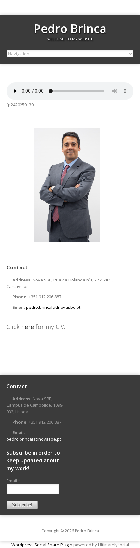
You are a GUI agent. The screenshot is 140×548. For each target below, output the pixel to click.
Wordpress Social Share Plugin (42, 545)
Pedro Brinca (70, 28)
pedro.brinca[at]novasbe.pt (53, 307)
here (28, 327)
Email (13, 481)
